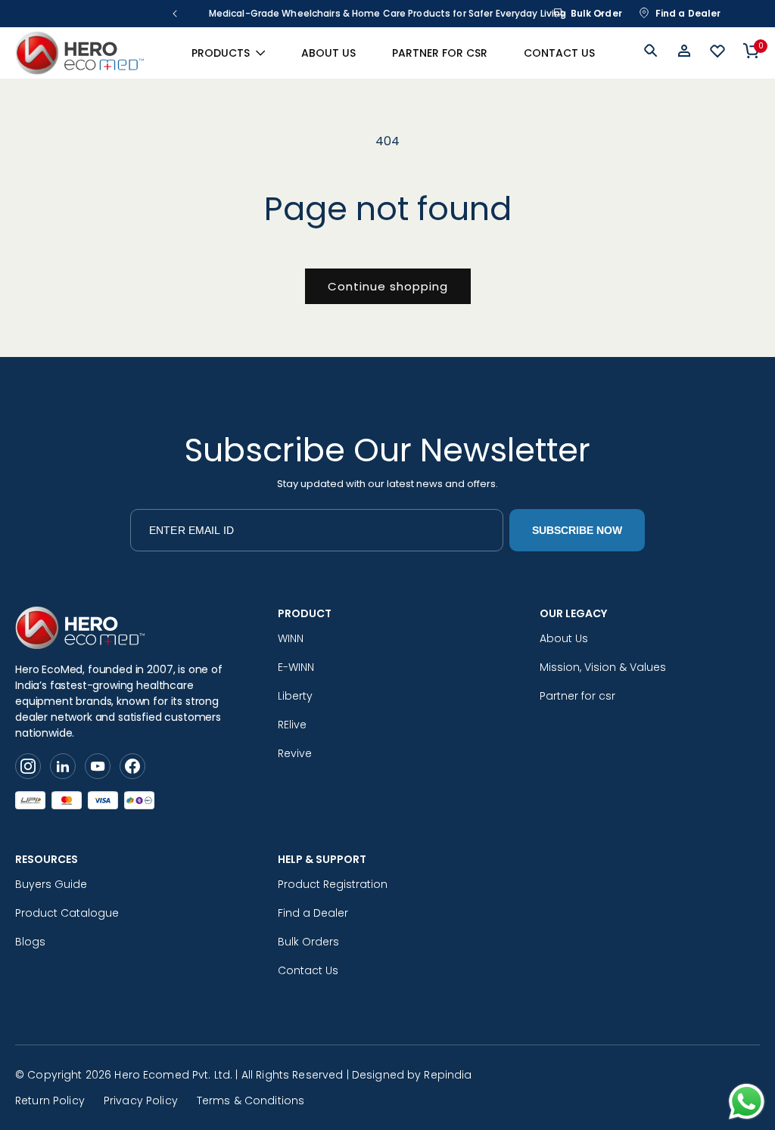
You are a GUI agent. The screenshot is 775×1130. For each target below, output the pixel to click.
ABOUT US (328, 53)
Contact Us (308, 970)
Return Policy (50, 1100)
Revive (295, 753)
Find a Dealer (688, 13)
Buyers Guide (51, 884)
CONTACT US (559, 53)
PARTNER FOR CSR (439, 53)
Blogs (30, 941)
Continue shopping (388, 286)
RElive (292, 724)
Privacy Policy (141, 1100)
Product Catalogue (67, 912)
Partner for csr (577, 695)
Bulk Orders (308, 941)
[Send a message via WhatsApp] (746, 1101)
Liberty (295, 695)
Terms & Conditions (251, 1100)
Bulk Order (596, 13)
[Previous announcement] (174, 13)
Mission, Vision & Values (603, 667)
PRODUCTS (220, 53)
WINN (290, 638)
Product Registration (333, 884)
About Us (564, 638)
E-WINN (296, 667)
